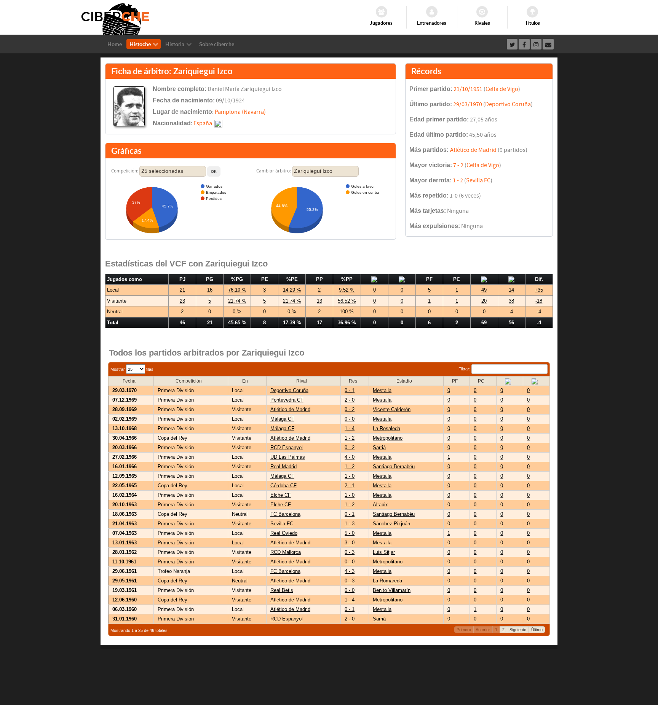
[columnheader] (131, 381)
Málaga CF (282, 419)
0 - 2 (350, 409)
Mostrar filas (131, 369)
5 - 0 (350, 533)
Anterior (483, 629)
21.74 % (237, 301)
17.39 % (292, 322)
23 (182, 301)
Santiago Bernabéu (394, 466)
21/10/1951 (468, 89)
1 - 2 (458, 180)
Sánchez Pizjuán (391, 523)
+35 (539, 290)
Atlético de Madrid (473, 150)
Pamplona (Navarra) (240, 111)
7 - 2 (458, 165)
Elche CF (280, 495)
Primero (464, 629)
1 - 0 (350, 476)
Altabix (380, 504)
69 (484, 322)
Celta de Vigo (502, 89)
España (202, 123)
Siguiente (517, 629)
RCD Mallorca (285, 552)
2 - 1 (350, 485)
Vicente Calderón (391, 409)
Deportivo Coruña (508, 104)
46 (182, 322)
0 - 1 (350, 390)
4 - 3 (350, 571)
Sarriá (379, 447)
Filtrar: (464, 369)
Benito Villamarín (391, 590)
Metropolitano (387, 438)
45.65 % (237, 322)
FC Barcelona (285, 514)
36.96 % (347, 322)
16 (209, 290)
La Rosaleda (386, 428)
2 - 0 (350, 400)
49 (484, 290)
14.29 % (292, 290)
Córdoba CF (283, 485)
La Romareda (387, 581)
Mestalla (382, 390)
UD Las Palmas (287, 457)
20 (484, 301)
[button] (213, 171)
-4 (539, 311)
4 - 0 (350, 457)
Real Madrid (283, 466)
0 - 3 (350, 552)
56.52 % (347, 301)
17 (319, 322)
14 (511, 290)
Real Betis (281, 590)
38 (511, 301)
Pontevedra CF (286, 400)
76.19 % (237, 290)
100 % (347, 311)
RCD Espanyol (286, 447)
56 (511, 322)
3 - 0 (350, 542)
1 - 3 (350, 523)
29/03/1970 (467, 104)
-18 (538, 301)
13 (319, 301)
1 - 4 (350, 428)
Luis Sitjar (384, 552)
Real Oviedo (283, 533)
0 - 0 (350, 419)
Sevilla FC (478, 180)
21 (182, 290)
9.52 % (347, 290)
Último (537, 629)
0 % (237, 311)
